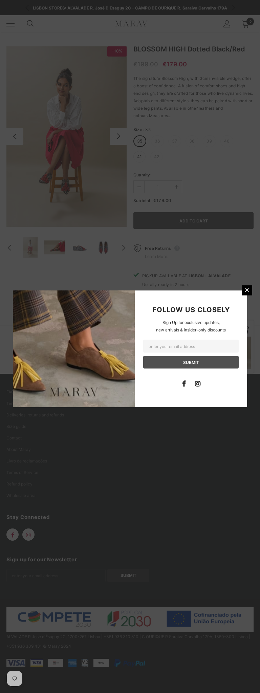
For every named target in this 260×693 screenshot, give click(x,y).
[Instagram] (198, 383)
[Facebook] (184, 383)
